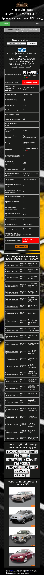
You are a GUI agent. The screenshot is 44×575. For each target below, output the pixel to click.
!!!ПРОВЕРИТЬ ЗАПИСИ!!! (30, 82)
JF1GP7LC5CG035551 (11, 432)
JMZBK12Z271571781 (11, 307)
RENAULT (31, 423)
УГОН (26, 239)
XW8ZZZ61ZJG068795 (11, 286)
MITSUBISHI (31, 319)
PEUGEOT (31, 291)
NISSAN (30, 263)
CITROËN (31, 400)
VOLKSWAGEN (32, 277)
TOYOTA (30, 297)
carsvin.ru (13, 570)
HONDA (30, 358)
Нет (27, 77)
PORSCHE (31, 416)
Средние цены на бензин (13, 29)
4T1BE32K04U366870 (11, 438)
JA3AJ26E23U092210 (11, 388)
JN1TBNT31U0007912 (11, 395)
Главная (5, 24)
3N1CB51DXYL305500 (11, 381)
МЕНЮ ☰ (38, 24)
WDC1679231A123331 (11, 330)
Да (24, 77)
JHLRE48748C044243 (11, 359)
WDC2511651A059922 (11, 374)
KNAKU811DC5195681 (11, 271)
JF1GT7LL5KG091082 (11, 366)
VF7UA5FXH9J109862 (11, 402)
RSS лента (30, 572)
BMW (29, 313)
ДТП (31, 239)
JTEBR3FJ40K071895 (11, 300)
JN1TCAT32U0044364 (11, 265)
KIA (29, 270)
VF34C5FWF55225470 (11, 293)
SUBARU (30, 364)
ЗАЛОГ (25, 241)
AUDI (29, 343)
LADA (24, 163)
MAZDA (30, 305)
